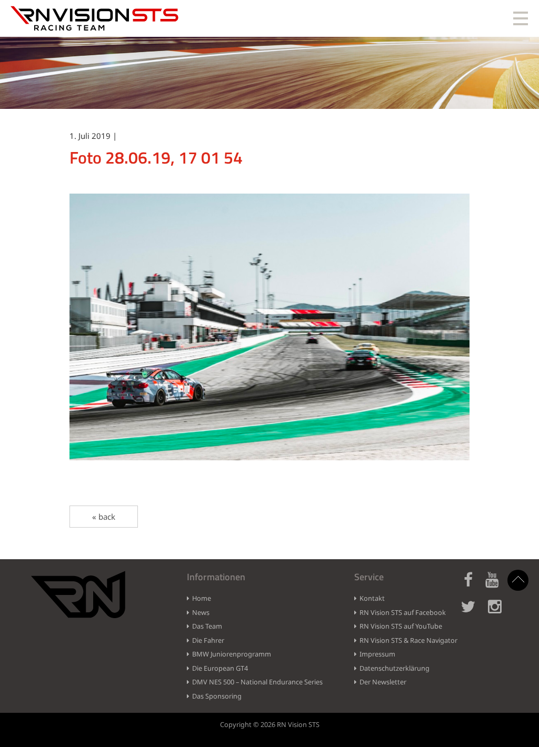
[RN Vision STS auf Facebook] (473, 585)
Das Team (207, 626)
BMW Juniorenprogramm (231, 654)
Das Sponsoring (217, 696)
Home (201, 598)
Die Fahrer (208, 640)
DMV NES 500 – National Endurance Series (257, 682)
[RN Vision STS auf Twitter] (473, 612)
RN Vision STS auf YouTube (401, 626)
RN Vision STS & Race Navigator (408, 640)
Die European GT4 (220, 668)
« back (103, 516)
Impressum (377, 654)
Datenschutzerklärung (395, 668)
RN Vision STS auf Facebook (403, 612)
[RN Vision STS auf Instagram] (500, 612)
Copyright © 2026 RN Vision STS (270, 724)
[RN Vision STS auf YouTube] (497, 585)
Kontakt (372, 598)
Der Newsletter (383, 682)
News (200, 612)
